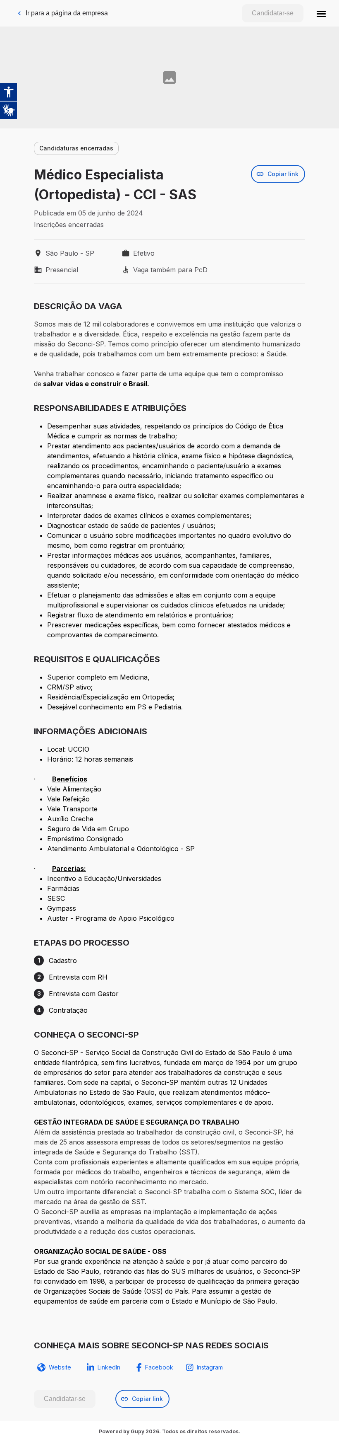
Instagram (210, 1367)
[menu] (321, 13)
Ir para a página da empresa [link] (67, 13)
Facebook (159, 1367)
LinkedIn (109, 1367)
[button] (321, 13)
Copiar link (282, 173)
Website (60, 1367)
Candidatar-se (273, 13)
